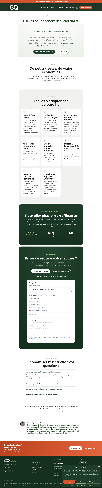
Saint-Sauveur (48, 483)
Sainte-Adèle (56, 483)
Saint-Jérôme (28, 483)
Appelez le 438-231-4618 (62, 1)
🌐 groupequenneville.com (57, 276)
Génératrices (35, 469)
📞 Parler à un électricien (40, 271)
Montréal (6, 483)
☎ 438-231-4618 (41, 276)
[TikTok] (13, 471)
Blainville (15, 483)
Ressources (42, 16)
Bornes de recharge (37, 467)
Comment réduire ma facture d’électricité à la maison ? (51, 372)
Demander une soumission (61, 271)
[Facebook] (5, 471)
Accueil (43, 7)
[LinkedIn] (9, 471)
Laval (11, 483)
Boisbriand (21, 483)
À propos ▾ (60, 7)
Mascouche (41, 483)
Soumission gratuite (86, 7)
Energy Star (61, 411)
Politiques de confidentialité (86, 485)
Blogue (66, 7)
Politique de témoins (75, 485)
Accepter (69, 482)
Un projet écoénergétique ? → (44, 51)
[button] (99, 467)
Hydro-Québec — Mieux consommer (50, 411)
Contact (71, 7)
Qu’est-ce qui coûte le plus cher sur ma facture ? (51, 384)
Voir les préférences (93, 482)
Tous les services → (36, 472)
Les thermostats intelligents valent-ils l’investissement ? (51, 389)
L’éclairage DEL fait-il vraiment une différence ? (51, 394)
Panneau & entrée (36, 464)
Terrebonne (35, 483)
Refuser (81, 482)
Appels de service (36, 462)
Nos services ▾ (51, 7)
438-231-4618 (62, 51)
